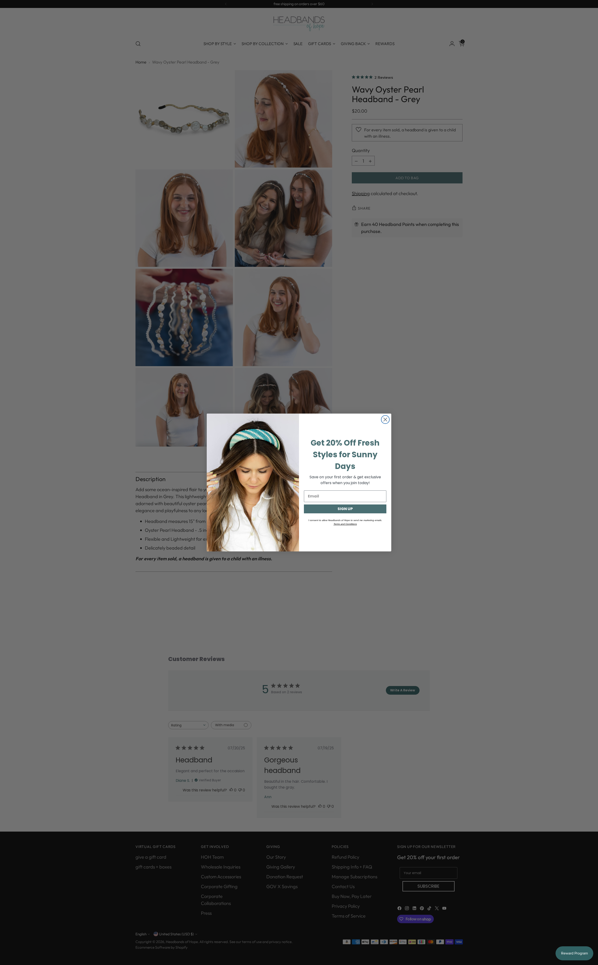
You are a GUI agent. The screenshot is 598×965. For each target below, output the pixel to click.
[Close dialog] (385, 419)
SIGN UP (345, 508)
